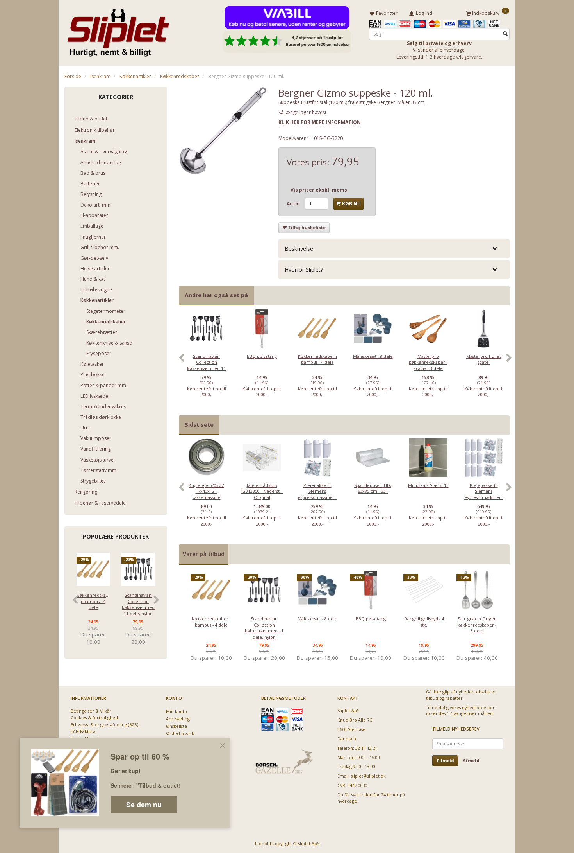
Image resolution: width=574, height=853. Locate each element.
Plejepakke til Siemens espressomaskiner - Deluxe (483, 494)
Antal (294, 203)
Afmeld (471, 760)
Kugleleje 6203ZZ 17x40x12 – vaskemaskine (206, 491)
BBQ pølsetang (262, 356)
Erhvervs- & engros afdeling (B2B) (104, 724)
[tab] (394, 248)
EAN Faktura (83, 731)
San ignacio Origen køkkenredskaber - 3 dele (477, 625)
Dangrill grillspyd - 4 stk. (424, 621)
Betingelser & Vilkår (91, 711)
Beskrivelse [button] (299, 248)
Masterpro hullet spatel (483, 359)
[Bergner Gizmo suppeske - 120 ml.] (223, 131)
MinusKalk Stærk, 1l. (428, 485)
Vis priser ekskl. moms (319, 190)
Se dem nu (144, 804)
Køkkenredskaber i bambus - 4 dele (93, 601)
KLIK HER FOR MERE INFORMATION (319, 122)
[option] (206, 362)
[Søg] (505, 34)
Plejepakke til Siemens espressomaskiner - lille (317, 494)
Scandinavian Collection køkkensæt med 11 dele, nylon (138, 604)
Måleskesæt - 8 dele (373, 356)
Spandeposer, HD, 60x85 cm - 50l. (372, 488)
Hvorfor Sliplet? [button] (304, 269)
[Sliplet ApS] (118, 30)
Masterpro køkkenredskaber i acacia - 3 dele (428, 362)
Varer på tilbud (204, 554)
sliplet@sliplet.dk (368, 776)
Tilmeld (445, 760)
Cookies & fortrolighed (94, 717)
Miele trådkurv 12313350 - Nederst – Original (262, 491)
